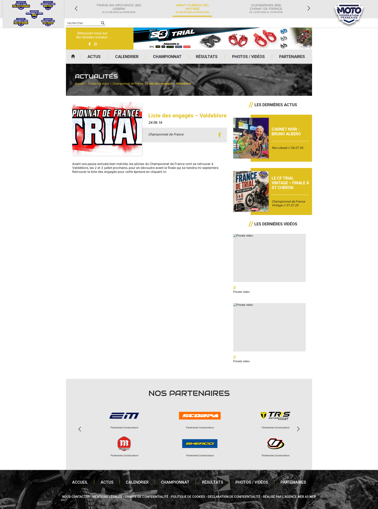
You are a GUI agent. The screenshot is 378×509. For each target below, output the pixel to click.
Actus (94, 56)
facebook (219, 135)
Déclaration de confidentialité (234, 497)
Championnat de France (128, 83)
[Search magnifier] (103, 23)
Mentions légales (107, 497)
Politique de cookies (188, 497)
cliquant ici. (158, 172)
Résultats (207, 56)
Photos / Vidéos (248, 56)
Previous (76, 8)
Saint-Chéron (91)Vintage (192, 9)
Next (309, 8)
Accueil (73, 56)
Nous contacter (76, 497)
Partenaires (292, 56)
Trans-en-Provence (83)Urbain (118, 9)
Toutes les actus (98, 83)
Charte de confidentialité (146, 497)
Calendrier (127, 56)
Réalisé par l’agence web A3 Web (289, 497)
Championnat (167, 56)
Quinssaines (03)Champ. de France (266, 9)
